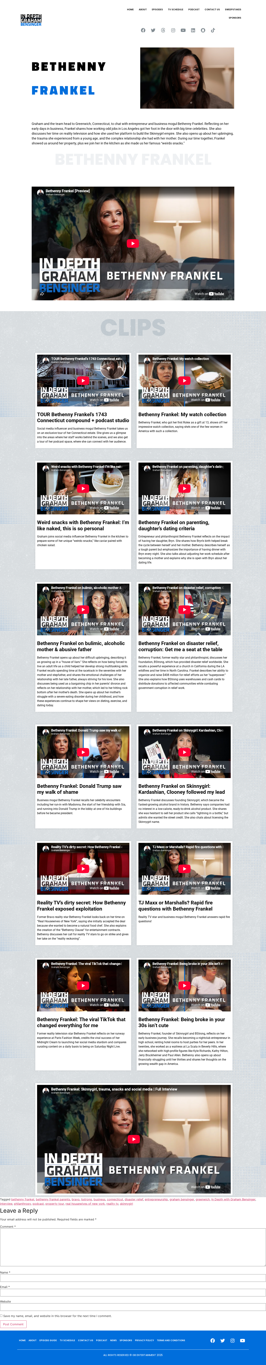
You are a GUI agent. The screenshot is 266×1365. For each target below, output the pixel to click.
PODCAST (194, 9)
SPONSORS (235, 17)
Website (5, 1301)
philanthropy (22, 1203)
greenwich (203, 1199)
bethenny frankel (22, 1199)
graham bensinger (182, 1199)
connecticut (115, 1199)
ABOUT (143, 9)
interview (6, 1203)
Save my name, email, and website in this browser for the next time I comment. (57, 1315)
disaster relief (134, 1199)
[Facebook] (143, 30)
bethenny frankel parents (53, 1199)
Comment (8, 1226)
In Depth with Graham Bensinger (233, 1199)
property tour (54, 1203)
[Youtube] (183, 30)
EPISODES (157, 9)
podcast (38, 1203)
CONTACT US (212, 9)
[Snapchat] (203, 30)
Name (5, 1272)
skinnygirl (126, 1203)
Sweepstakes (233, 9)
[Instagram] (173, 30)
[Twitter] (153, 30)
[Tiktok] (213, 30)
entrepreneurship (156, 1199)
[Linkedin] (193, 30)
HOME (130, 9)
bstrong (86, 1199)
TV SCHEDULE (175, 9)
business (99, 1199)
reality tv (112, 1203)
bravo (76, 1199)
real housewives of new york (85, 1203)
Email (5, 1286)
